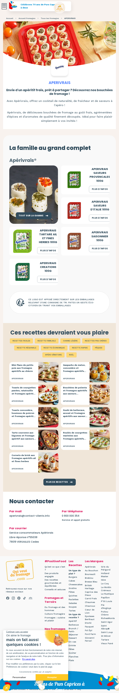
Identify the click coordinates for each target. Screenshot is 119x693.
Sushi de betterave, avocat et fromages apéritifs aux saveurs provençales (74, 415)
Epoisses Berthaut (89, 618)
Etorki (88, 623)
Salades (73, 603)
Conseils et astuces (55, 589)
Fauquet (89, 626)
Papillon (105, 597)
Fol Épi (88, 630)
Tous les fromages (50, 18)
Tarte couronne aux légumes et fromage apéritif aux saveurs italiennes (23, 437)
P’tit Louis (106, 601)
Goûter (72, 653)
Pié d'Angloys (106, 606)
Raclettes (73, 599)
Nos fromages (55, 629)
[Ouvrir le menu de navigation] (4, 6)
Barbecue (74, 624)
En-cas (72, 641)
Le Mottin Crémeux (106, 589)
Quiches (73, 595)
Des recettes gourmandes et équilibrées (53, 583)
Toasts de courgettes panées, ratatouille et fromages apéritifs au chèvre (24, 392)
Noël (71, 355)
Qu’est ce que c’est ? (55, 568)
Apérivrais (90, 566)
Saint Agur (106, 622)
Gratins (73, 588)
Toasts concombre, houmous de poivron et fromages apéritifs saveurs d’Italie (24, 415)
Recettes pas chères (96, 341)
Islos (103, 580)
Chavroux (90, 606)
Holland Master (105, 575)
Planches (73, 656)
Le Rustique (107, 594)
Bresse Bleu (91, 581)
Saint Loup (107, 632)
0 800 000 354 (70, 516)
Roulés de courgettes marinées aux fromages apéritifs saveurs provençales (75, 437)
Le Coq (105, 583)
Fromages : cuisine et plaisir (55, 619)
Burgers (73, 577)
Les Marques (94, 561)
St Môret (105, 636)
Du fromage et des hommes (55, 609)
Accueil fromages (27, 18)
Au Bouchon (91, 570)
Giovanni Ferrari (89, 639)
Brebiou (89, 578)
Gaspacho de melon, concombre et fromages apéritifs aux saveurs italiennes (74, 371)
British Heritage (89, 587)
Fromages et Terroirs (54, 600)
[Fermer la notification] (112, 664)
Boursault (90, 574)
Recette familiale (46, 341)
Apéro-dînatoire (53, 355)
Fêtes (71, 649)
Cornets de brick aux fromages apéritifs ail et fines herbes (24, 458)
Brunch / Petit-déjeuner (73, 631)
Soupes (73, 607)
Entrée (72, 645)
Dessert (73, 638)
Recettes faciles (21, 341)
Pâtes (72, 592)
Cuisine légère (70, 341)
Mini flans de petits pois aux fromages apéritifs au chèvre (22, 368)
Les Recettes (75, 563)
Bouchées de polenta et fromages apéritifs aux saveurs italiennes (75, 392)
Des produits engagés (51, 575)
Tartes (72, 610)
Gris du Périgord (105, 568)
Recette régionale (26, 348)
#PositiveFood (55, 561)
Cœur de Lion (89, 611)
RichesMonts (108, 618)
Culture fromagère (55, 614)
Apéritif (73, 621)
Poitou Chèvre (104, 613)
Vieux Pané (107, 643)
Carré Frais (91, 598)
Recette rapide (80, 348)
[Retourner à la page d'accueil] (59, 8)
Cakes (72, 580)
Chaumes (90, 602)
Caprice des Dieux (91, 593)
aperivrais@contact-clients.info (29, 516)
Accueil (9, 18)
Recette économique (54, 348)
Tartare (105, 639)
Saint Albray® (105, 627)
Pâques (98, 348)
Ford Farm (90, 634)
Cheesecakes (75, 584)
